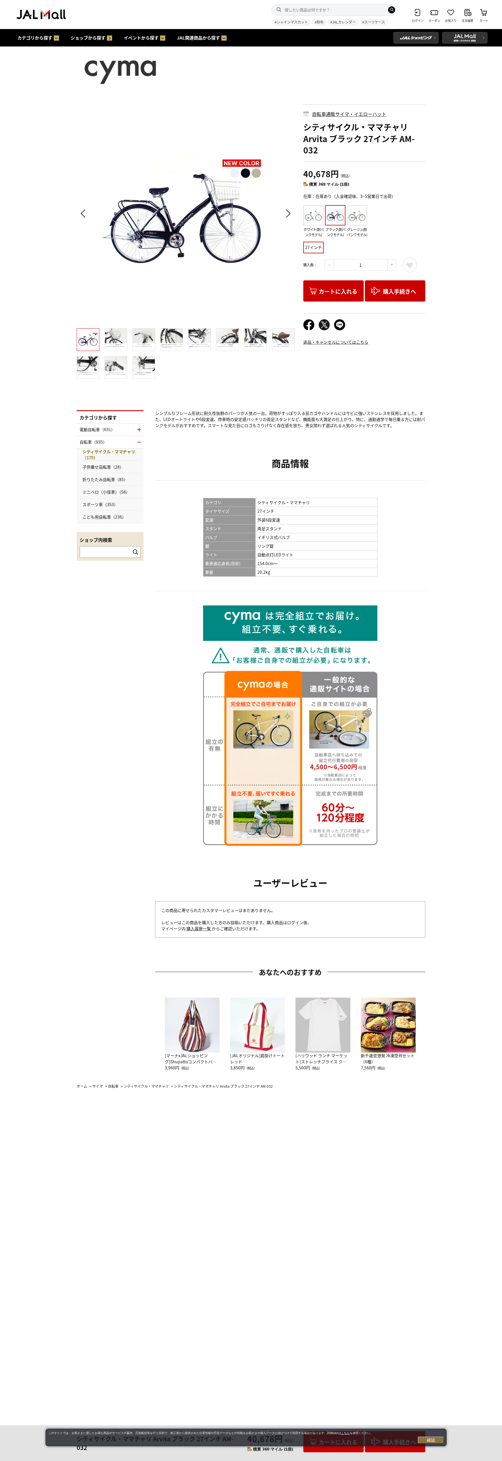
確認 (431, 1440)
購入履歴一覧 (199, 928)
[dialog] (246, 1437)
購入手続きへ (399, 291)
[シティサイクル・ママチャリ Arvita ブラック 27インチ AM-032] (186, 213)
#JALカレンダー (343, 21)
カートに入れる (338, 291)
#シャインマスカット (291, 21)
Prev (84, 213)
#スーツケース (373, 21)
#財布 (319, 21)
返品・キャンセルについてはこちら (335, 342)
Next (287, 213)
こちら (345, 1433)
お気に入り (409, 265)
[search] (391, 9)
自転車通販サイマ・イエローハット (349, 113)
